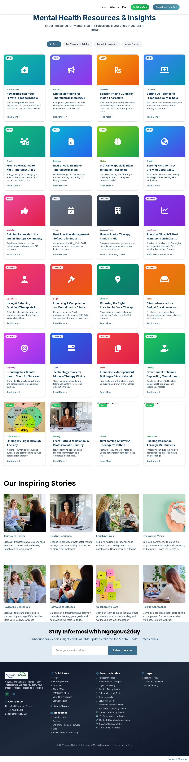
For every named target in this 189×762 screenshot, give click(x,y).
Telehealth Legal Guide (110, 693)
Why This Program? (62, 697)
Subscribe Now (122, 650)
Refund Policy (151, 677)
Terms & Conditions (153, 681)
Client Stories (132, 44)
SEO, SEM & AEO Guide (110, 724)
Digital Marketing (107, 685)
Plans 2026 (58, 689)
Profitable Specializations (111, 704)
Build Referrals (106, 697)
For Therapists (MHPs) (77, 44)
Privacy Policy (151, 685)
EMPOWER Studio (61, 693)
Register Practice (107, 677)
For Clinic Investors (107, 44)
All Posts (54, 44)
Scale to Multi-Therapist (110, 681)
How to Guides (61, 706)
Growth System (60, 701)
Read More (12, 117)
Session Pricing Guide (109, 689)
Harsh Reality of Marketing (66, 732)
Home (103, 7)
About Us (57, 685)
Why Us (114, 7)
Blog (55, 728)
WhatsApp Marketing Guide (112, 708)
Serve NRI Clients (107, 701)
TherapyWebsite (61, 681)
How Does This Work (110, 727)
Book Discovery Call (166, 7)
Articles (56, 721)
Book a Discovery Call (111, 254)
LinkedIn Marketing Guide (111, 712)
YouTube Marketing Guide (112, 716)
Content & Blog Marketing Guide (115, 720)
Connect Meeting (177, 759)
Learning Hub (59, 717)
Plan (124, 7)
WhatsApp (141, 7)
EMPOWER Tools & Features (66, 725)
